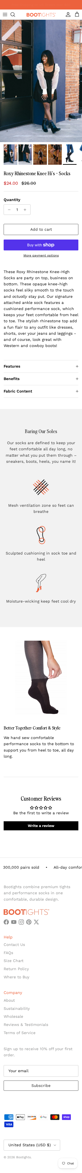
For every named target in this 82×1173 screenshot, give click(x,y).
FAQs (8, 952)
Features (12, 366)
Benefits (12, 378)
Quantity (12, 199)
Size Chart (13, 960)
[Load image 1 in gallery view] (41, 81)
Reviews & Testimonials (26, 1024)
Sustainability (17, 1008)
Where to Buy (16, 977)
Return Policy (16, 969)
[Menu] (5, 14)
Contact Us (14, 944)
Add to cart (41, 229)
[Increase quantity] (26, 210)
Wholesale (13, 1016)
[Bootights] (41, 14)
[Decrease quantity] (8, 210)
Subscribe (41, 1085)
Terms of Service (20, 1032)
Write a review (41, 826)
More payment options (41, 255)
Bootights (23, 1157)
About (9, 1000)
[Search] (15, 14)
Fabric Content (18, 391)
